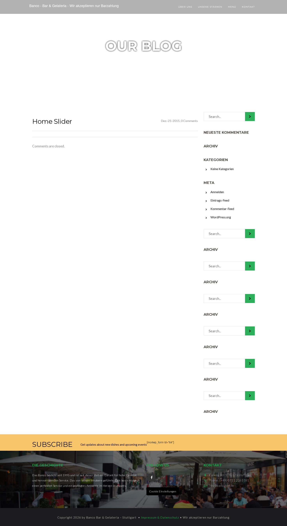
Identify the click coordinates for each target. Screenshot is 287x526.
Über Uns (185, 6)
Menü (232, 6)
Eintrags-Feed (219, 200)
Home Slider (52, 121)
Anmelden (217, 192)
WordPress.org (220, 217)
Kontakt (248, 6)
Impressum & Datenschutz (160, 517)
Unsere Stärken (210, 6)
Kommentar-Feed (222, 209)
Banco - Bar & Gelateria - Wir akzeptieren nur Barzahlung (74, 5)
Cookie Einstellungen (162, 491)
